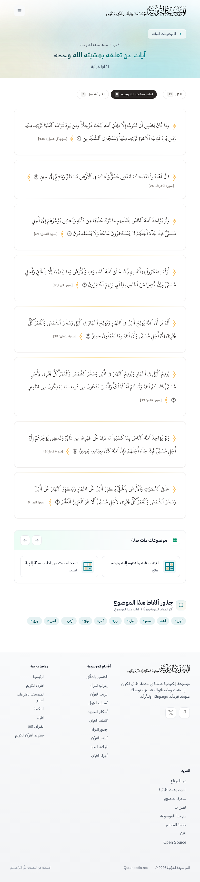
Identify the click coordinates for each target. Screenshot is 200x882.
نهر (115, 620)
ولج (85, 620)
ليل (130, 620)
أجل (178, 620)
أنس (51, 620)
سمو (147, 620)
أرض (69, 620)
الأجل (116, 44)
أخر (101, 620)
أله (163, 620)
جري (34, 620)
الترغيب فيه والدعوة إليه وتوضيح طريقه (133, 563)
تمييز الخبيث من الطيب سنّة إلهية (51, 563)
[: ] (52, 139)
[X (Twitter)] (170, 712)
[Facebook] (184, 712)
